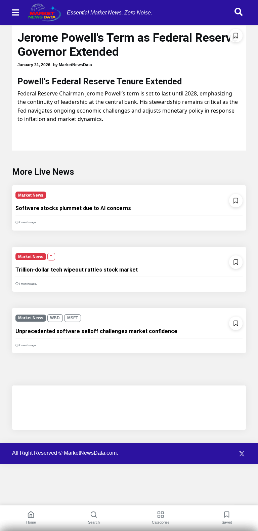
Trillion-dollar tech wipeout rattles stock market (76, 270)
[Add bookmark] (236, 35)
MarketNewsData (75, 65)
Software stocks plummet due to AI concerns (73, 208)
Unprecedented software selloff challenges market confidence (96, 331)
